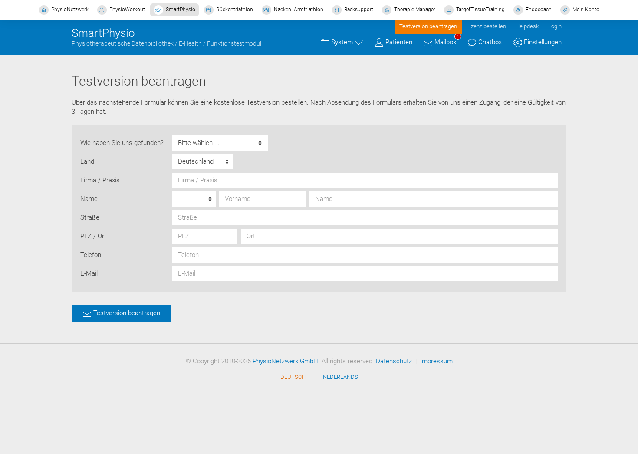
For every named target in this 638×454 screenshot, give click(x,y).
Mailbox (446, 40)
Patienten (398, 42)
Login (555, 26)
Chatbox (489, 42)
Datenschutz (394, 361)
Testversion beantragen (428, 26)
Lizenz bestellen (486, 26)
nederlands (340, 377)
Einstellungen (542, 42)
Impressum (436, 361)
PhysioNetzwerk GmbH (285, 361)
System (342, 42)
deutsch (293, 377)
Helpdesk (527, 26)
